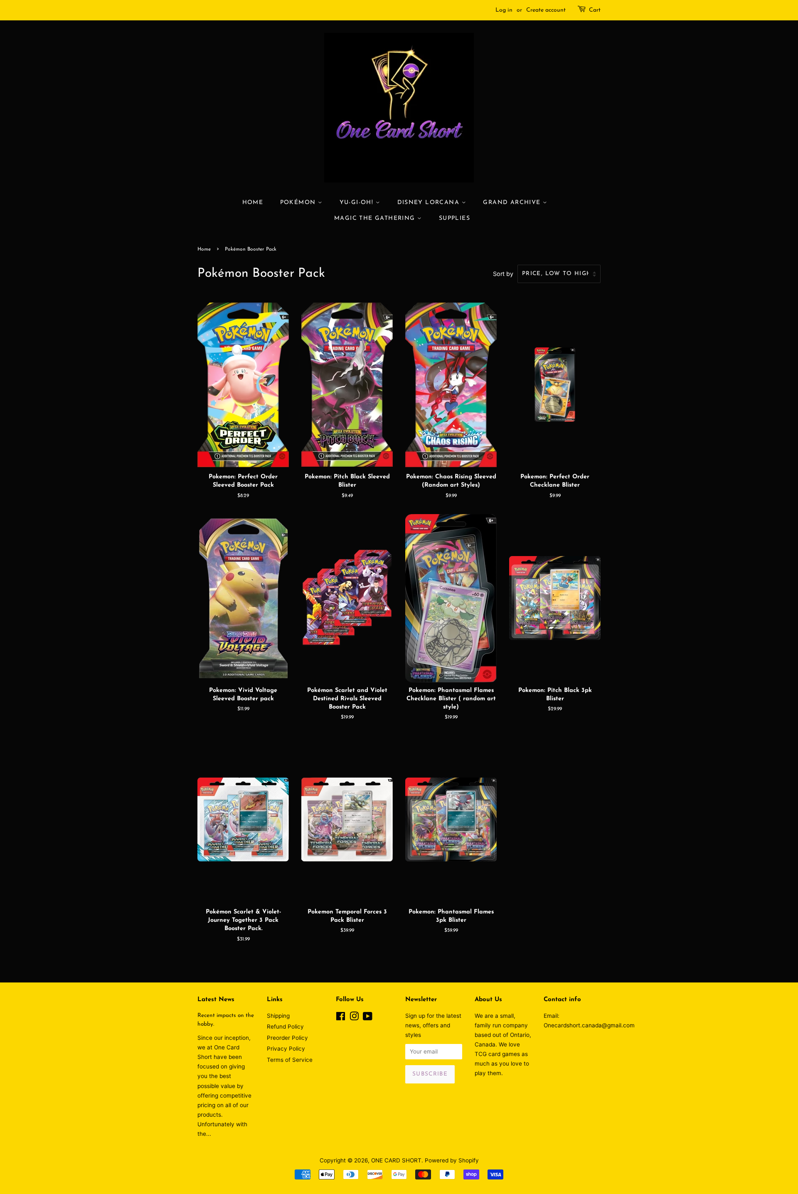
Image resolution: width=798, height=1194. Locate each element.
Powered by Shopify (452, 1160)
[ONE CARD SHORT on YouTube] (367, 1017)
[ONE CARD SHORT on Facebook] (340, 1017)
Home (253, 202)
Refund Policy (285, 1026)
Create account (546, 10)
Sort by (503, 273)
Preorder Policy (287, 1037)
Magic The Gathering (375, 218)
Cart (595, 10)
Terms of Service (290, 1059)
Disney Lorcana (429, 202)
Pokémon (299, 202)
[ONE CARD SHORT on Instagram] (354, 1017)
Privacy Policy (286, 1048)
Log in (503, 10)
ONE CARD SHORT (396, 1160)
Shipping (278, 1015)
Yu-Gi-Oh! (358, 202)
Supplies (454, 218)
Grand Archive (513, 202)
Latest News (215, 1000)
